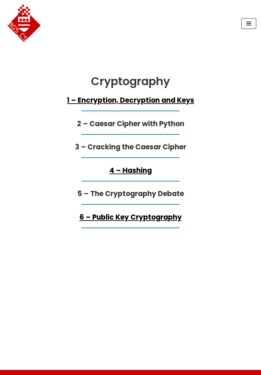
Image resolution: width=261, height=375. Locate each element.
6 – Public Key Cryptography (131, 217)
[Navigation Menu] (248, 23)
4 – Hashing (130, 170)
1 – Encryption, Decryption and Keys (130, 100)
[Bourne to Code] (24, 23)
